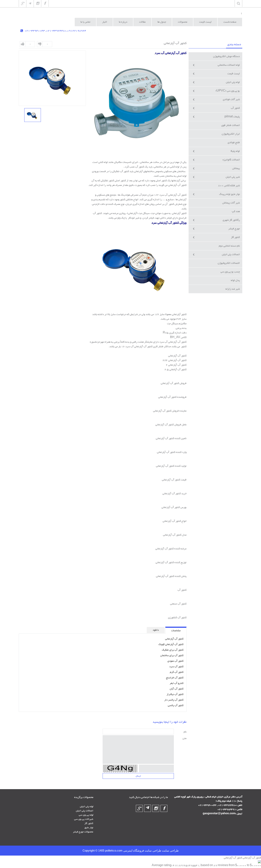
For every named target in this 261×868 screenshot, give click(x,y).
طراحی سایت (170, 850)
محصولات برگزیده (83, 797)
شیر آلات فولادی (231, 99)
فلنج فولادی (234, 142)
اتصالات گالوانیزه (231, 159)
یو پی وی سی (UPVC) (228, 90)
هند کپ (236, 211)
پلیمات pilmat (232, 116)
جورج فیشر (234, 228)
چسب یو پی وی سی (230, 271)
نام (185, 731)
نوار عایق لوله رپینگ (229, 194)
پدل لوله (235, 280)
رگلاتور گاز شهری (231, 220)
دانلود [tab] (156, 630)
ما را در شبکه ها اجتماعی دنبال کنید (148, 797)
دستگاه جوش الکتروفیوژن (226, 56)
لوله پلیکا (235, 151)
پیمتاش (236, 168)
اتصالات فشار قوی (230, 125)
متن (184, 738)
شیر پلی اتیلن (233, 177)
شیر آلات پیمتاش (231, 202)
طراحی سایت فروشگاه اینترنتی (141, 850)
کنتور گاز (235, 237)
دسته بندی (234, 44)
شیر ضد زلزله (232, 289)
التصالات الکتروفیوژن (229, 263)
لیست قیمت (233, 73)
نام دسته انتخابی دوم (229, 245)
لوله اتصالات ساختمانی (229, 65)
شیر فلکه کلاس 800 (229, 185)
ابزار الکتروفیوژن (231, 133)
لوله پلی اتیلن (233, 82)
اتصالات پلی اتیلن (231, 254)
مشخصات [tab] (176, 630)
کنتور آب (235, 108)
